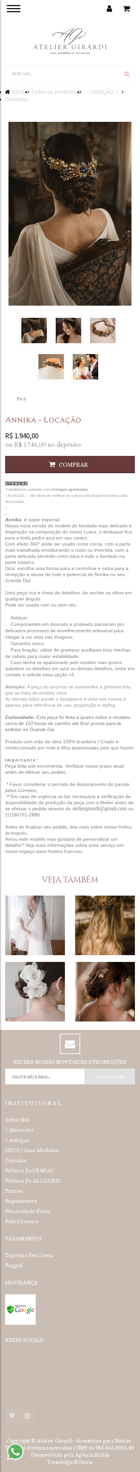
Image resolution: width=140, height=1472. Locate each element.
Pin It (21, 399)
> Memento (19, 1130)
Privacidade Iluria (28, 1211)
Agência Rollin (92, 1454)
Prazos (13, 1190)
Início (17, 92)
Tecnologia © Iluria (70, 1461)
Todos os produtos (53, 92)
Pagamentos (21, 1201)
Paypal (14, 1265)
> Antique (17, 1140)
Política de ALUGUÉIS (32, 1180)
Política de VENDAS (29, 1170)
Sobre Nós (17, 1119)
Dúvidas (15, 1160)
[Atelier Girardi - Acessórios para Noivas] (69, 40)
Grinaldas (16, 99)
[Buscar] (127, 73)
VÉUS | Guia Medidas (31, 1150)
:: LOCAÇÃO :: (101, 92)
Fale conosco (22, 1221)
